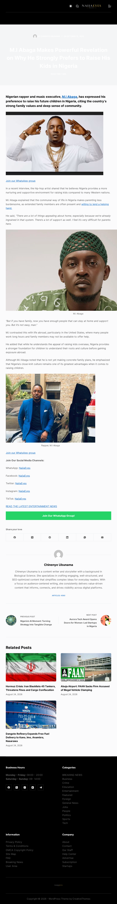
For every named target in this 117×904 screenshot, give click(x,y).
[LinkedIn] (67, 537)
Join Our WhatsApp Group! (58, 515)
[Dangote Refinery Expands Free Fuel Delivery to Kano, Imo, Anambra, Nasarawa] (31, 715)
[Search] (77, 6)
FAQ (8, 857)
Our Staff (67, 850)
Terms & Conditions (17, 845)
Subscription (69, 862)
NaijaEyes (24, 467)
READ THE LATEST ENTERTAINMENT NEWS (31, 506)
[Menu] (109, 6)
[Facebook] (14, 537)
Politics (66, 815)
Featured (67, 795)
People (66, 810)
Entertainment (70, 790)
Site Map (11, 854)
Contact (67, 845)
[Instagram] (25, 787)
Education (68, 786)
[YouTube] (33, 787)
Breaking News (14, 862)
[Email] (102, 537)
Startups (67, 866)
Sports (66, 819)
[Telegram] (41, 787)
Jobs (65, 807)
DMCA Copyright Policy (19, 850)
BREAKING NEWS (72, 774)
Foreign (66, 798)
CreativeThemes (81, 898)
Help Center (69, 854)
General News (70, 802)
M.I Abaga (69, 97)
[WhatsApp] (85, 537)
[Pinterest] (49, 537)
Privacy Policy (14, 841)
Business (67, 778)
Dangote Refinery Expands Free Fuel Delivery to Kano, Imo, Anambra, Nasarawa (27, 737)
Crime (65, 782)
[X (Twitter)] (32, 537)
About (65, 841)
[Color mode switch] (70, 6)
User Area (11, 866)
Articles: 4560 (58, 595)
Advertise (67, 857)
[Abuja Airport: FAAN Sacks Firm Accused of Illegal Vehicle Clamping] (86, 667)
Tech (65, 822)
